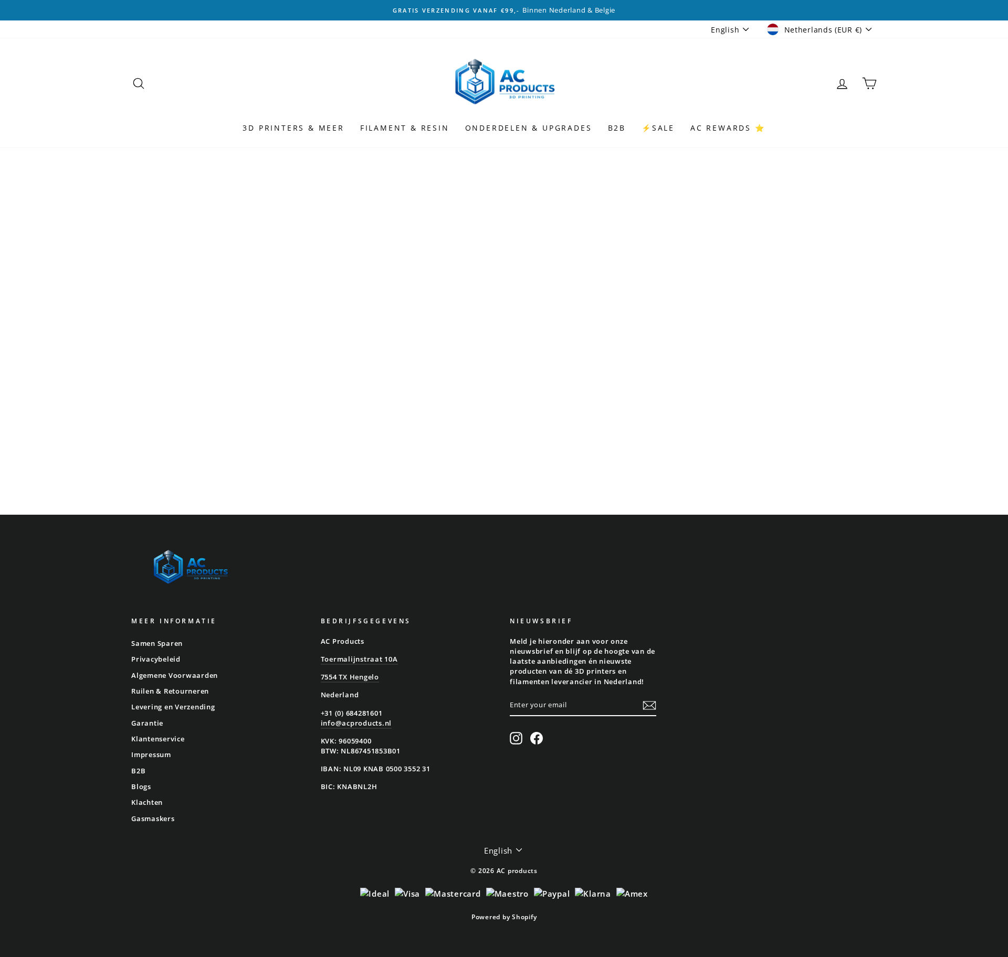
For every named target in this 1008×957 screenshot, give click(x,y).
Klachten (147, 802)
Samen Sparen (157, 643)
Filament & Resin (404, 128)
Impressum (151, 754)
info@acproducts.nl (356, 723)
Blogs (141, 786)
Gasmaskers (153, 818)
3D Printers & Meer (293, 128)
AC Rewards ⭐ (727, 128)
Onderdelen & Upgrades (528, 128)
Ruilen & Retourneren (170, 691)
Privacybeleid (156, 659)
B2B (617, 128)
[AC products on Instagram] (516, 738)
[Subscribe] (649, 705)
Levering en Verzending (173, 706)
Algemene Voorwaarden (174, 675)
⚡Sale (658, 128)
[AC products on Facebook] (536, 738)
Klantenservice (158, 738)
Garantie (147, 723)
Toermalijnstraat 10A (359, 659)
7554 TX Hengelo (350, 677)
